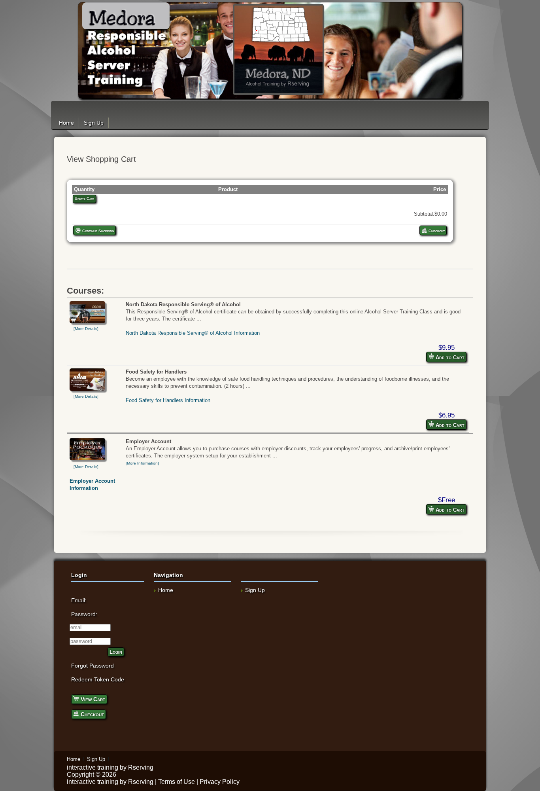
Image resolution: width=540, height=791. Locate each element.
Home (66, 123)
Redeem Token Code (97, 679)
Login (116, 652)
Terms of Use (176, 781)
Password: (84, 614)
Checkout (436, 231)
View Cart (92, 699)
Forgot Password (92, 665)
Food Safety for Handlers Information (168, 400)
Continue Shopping (97, 231)
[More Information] (142, 463)
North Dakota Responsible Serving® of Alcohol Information (193, 333)
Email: (79, 600)
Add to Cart (449, 357)
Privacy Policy (220, 781)
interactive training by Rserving (110, 767)
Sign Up (94, 123)
